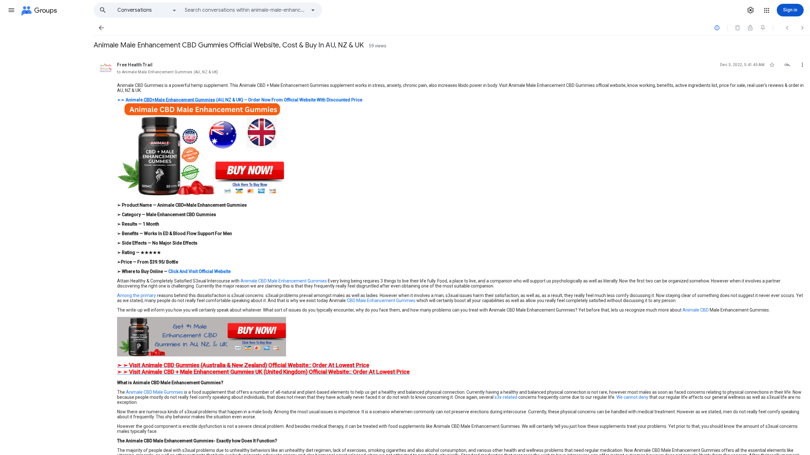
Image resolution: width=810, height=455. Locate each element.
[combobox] (245, 10)
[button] (11, 10)
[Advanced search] (313, 10)
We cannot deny (632, 397)
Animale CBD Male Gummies (154, 392)
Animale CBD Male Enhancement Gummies (283, 280)
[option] (147, 10)
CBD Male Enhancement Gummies (381, 300)
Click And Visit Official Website (199, 271)
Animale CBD (695, 309)
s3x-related (506, 397)
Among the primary (136, 295)
